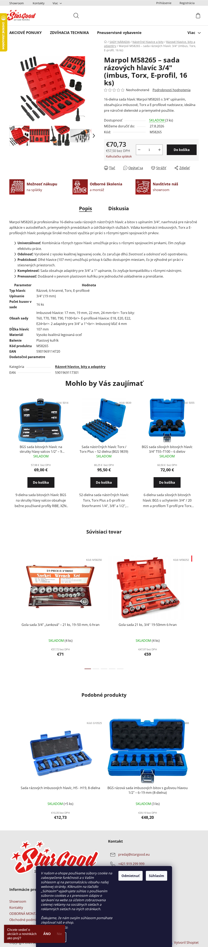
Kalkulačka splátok (117, 156)
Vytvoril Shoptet (185, 942)
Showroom (15, 3)
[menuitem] (24, 32)
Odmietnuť (129, 876)
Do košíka (180, 150)
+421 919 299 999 (130, 864)
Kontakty (37, 3)
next (194, 611)
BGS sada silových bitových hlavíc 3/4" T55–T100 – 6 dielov (165, 449)
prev (11, 611)
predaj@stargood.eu (132, 854)
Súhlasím (155, 876)
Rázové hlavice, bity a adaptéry (79, 366)
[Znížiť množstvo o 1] (138, 150)
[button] (39, 486)
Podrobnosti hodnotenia (170, 90)
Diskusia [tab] (117, 208)
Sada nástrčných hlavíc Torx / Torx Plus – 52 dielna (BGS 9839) (102, 449)
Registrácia (185, 3)
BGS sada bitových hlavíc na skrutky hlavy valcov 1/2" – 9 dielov (39, 449)
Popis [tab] (84, 208)
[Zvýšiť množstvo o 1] (158, 150)
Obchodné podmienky (25, 919)
